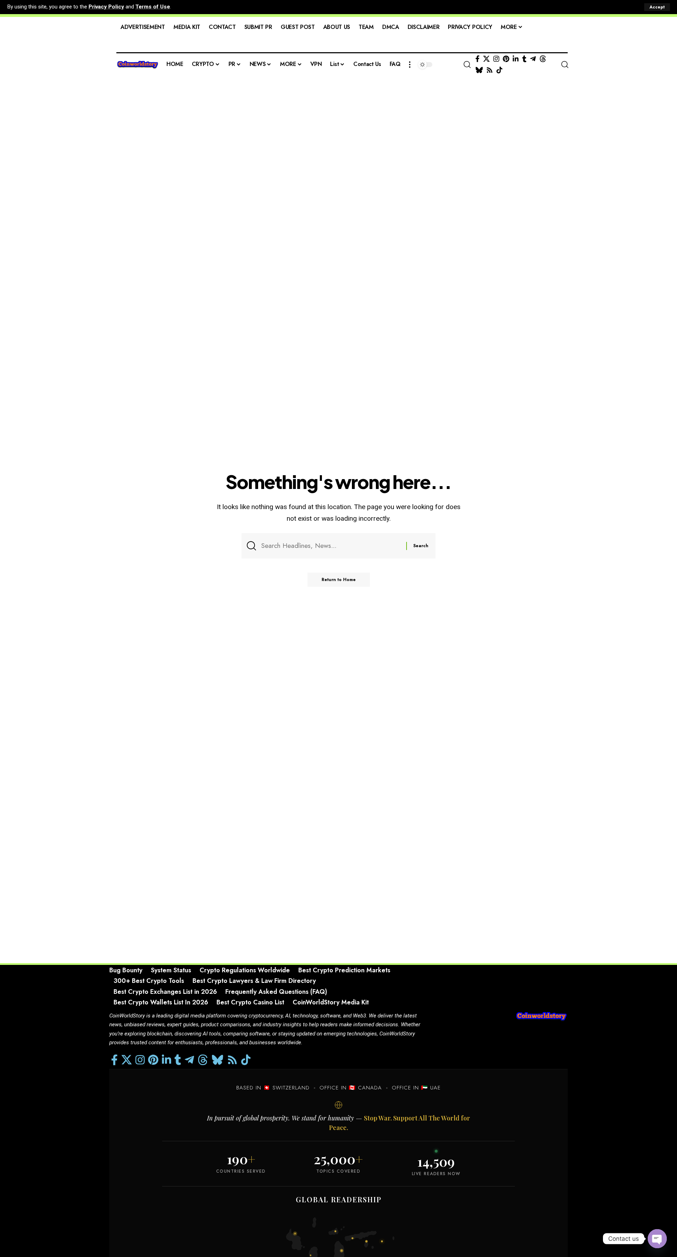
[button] (657, 7)
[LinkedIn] (515, 59)
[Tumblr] (524, 59)
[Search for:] (331, 545)
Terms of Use (152, 7)
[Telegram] (533, 59)
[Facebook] (477, 59)
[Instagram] (496, 59)
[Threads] (543, 59)
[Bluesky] (479, 70)
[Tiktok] (499, 70)
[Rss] (489, 70)
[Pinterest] (506, 59)
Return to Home (339, 579)
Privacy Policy (106, 7)
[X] (486, 59)
